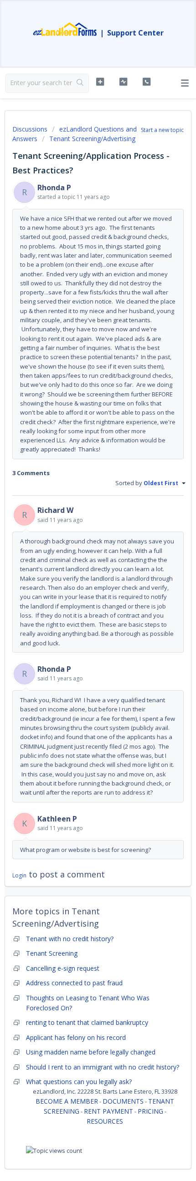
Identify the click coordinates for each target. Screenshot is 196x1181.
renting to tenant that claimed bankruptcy (87, 1022)
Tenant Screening (51, 953)
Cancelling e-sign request (62, 968)
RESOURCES (105, 1121)
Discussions (29, 129)
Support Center (135, 33)
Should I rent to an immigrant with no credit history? (102, 1067)
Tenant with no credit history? (69, 938)
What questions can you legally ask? (79, 1081)
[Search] (80, 83)
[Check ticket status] (123, 81)
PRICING (150, 1111)
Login (19, 875)
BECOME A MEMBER (67, 1101)
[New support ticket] (100, 81)
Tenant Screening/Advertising (92, 138)
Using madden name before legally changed (90, 1052)
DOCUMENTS (123, 1101)
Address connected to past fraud (74, 982)
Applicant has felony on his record (76, 1037)
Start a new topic (162, 130)
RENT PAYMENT (108, 1111)
